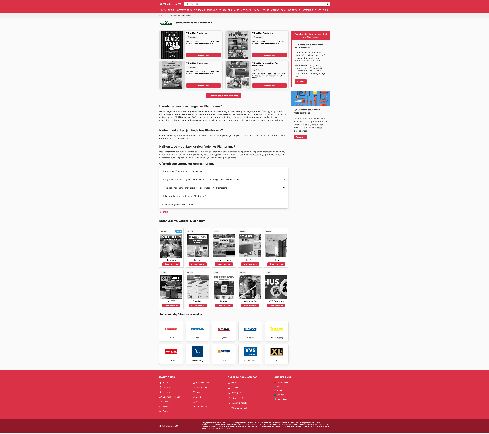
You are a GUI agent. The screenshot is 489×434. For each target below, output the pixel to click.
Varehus (275, 10)
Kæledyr (292, 10)
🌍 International (281, 399)
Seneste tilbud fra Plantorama (223, 95)
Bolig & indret (214, 10)
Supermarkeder (184, 10)
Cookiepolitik (236, 393)
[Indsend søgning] (328, 4)
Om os (234, 383)
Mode (236, 10)
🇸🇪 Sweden (279, 395)
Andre (318, 10)
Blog (325, 10)
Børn (283, 10)
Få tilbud (301, 81)
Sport (266, 10)
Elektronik (199, 10)
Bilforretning (306, 10)
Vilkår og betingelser (240, 408)
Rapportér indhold (239, 403)
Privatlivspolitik (237, 398)
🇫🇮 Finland (278, 387)
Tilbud (171, 10)
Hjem (163, 10)
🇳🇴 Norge (278, 391)
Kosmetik (227, 10)
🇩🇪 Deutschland (281, 382)
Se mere (164, 212)
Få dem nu (300, 137)
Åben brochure (203, 55)
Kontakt (234, 388)
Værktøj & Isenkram (251, 10)
